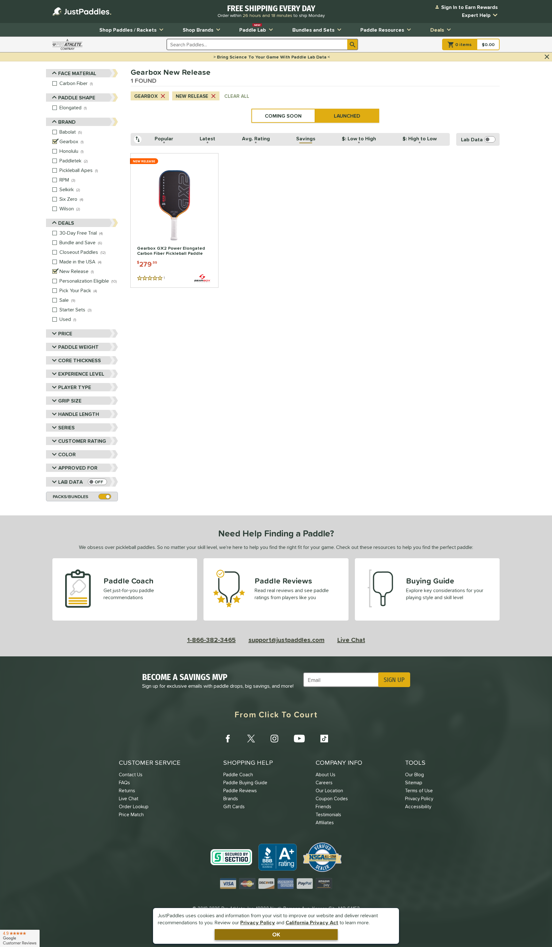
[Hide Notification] (547, 56)
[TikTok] (324, 738)
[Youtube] (299, 738)
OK (276, 934)
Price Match (131, 814)
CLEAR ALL (236, 96)
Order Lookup (134, 806)
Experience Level (81, 374)
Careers (324, 782)
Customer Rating (82, 441)
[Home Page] (81, 11)
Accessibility (418, 806)
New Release (192, 96)
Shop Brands (198, 30)
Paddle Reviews (240, 790)
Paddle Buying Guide (245, 782)
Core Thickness (79, 360)
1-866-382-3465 (211, 640)
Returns (127, 790)
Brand (67, 122)
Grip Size (69, 400)
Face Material (77, 73)
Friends (323, 806)
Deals (437, 30)
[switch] (97, 481)
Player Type (74, 387)
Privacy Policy (257, 922)
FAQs (124, 782)
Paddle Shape (76, 97)
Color (67, 454)
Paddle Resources (382, 30)
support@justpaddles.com (287, 640)
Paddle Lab (252, 28)
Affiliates (325, 822)
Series (66, 427)
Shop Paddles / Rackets (128, 30)
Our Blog (414, 774)
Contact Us (130, 774)
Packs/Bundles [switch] (70, 496)
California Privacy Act (312, 922)
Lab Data (70, 482)
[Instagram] (274, 738)
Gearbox (146, 96)
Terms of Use (419, 790)
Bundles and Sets (313, 30)
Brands (230, 798)
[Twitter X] (251, 738)
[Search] (352, 44)
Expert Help (476, 15)
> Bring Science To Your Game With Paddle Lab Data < (271, 57)
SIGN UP (394, 680)
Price (65, 333)
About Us (325, 774)
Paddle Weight (78, 347)
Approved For (77, 468)
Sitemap (413, 782)
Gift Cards (234, 806)
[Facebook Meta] (228, 738)
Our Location (329, 790)
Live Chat (351, 640)
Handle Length (78, 414)
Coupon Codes (332, 798)
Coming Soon (283, 116)
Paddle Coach (238, 774)
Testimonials (328, 814)
